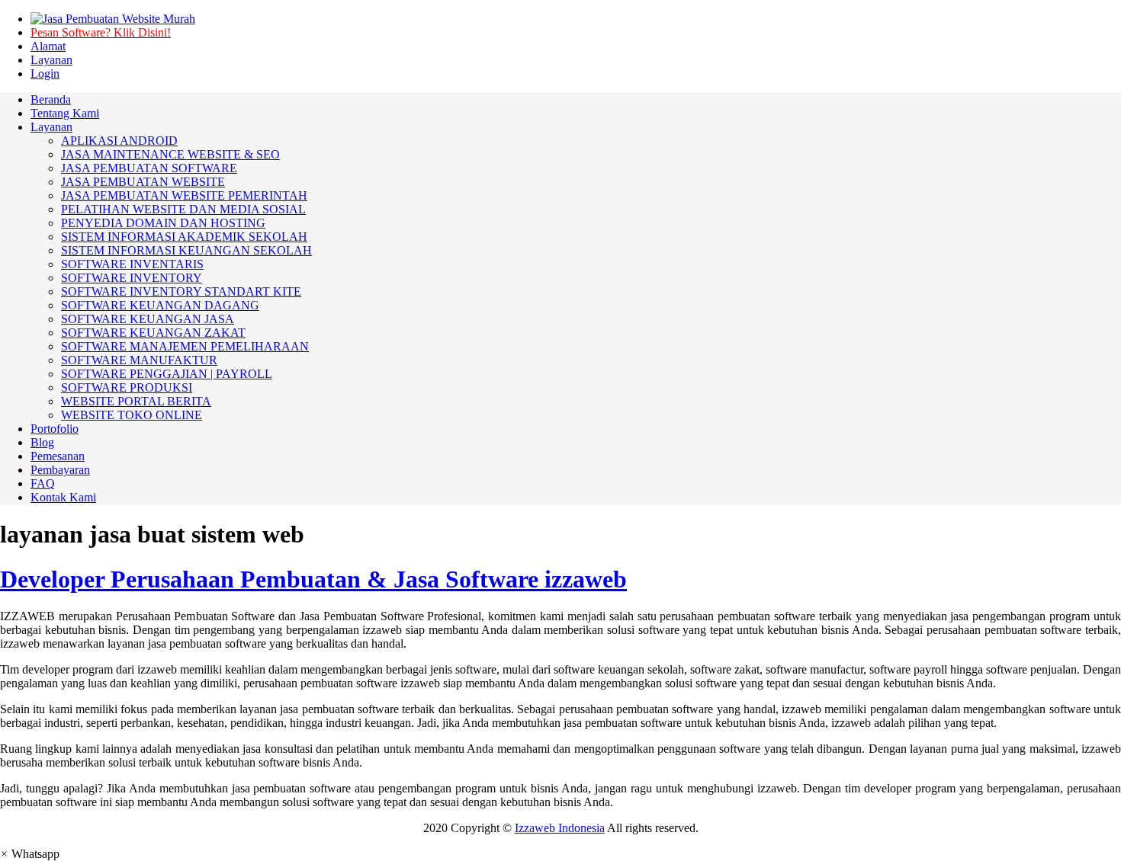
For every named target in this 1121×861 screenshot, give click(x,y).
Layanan (51, 59)
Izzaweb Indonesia (560, 827)
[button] (29, 853)
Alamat (48, 46)
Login (45, 73)
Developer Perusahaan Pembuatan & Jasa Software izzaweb (313, 579)
